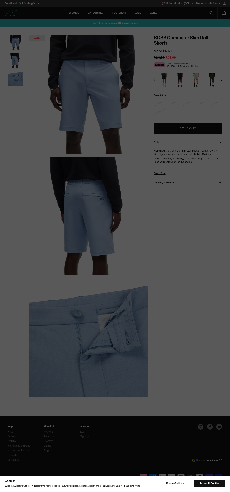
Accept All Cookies (209, 483)
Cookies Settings (175, 483)
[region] (115, 484)
